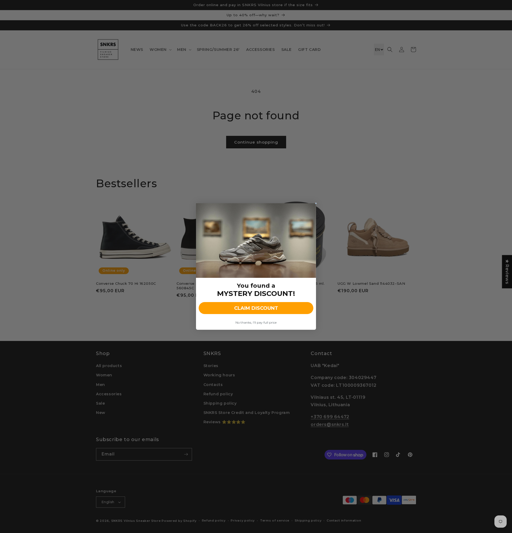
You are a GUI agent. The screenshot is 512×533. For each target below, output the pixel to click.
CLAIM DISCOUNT (256, 308)
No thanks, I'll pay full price (256, 322)
